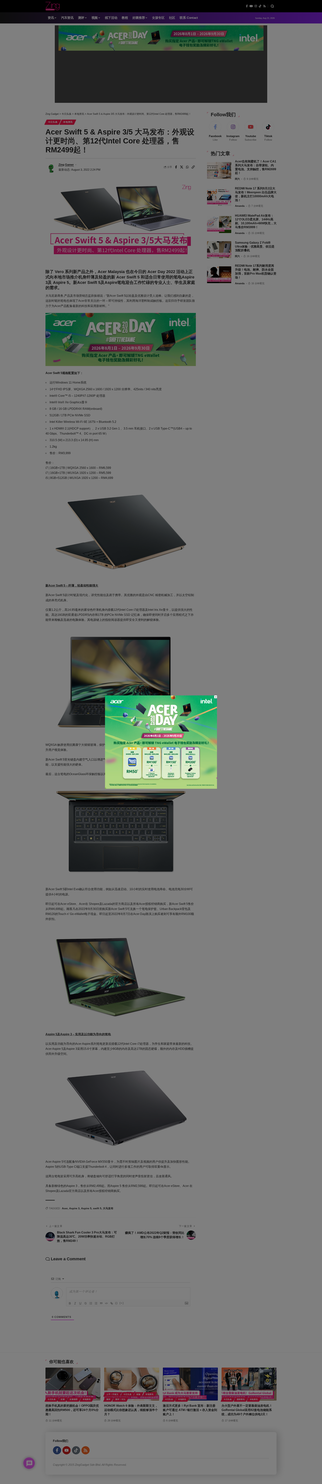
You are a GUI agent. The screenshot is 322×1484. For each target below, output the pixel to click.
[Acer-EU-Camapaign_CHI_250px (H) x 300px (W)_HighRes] (161, 741)
